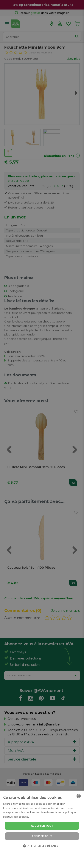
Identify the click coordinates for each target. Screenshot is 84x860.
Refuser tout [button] (42, 836)
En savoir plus (38, 816)
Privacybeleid (39, 852)
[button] (42, 845)
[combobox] (78, 796)
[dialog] (42, 825)
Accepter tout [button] (42, 826)
